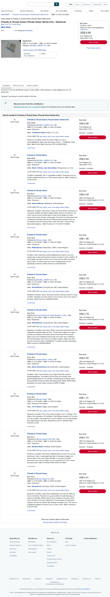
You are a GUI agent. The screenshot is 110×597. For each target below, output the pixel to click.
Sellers (91, 11)
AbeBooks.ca (75, 579)
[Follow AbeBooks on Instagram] (85, 548)
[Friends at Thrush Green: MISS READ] (15, 155)
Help (105, 4)
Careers (49, 549)
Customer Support (70, 545)
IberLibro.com (87, 579)
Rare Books (45, 11)
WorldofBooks (37, 287)
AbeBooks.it (49, 579)
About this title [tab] (18, 85)
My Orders (13, 552)
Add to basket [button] (93, 42)
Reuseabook (36, 486)
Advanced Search (7, 11)
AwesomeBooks (38, 203)
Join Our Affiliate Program (35, 545)
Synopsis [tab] (6, 85)
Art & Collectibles (61, 11)
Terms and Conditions (83, 589)
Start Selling (105, 11)
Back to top (55, 532)
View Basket (13, 555)
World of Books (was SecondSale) (44, 168)
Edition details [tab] (32, 85)
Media (48, 545)
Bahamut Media (37, 446)
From (29, 55)
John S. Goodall (33, 107)
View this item (84, 29)
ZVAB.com (98, 579)
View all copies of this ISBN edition (34, 50)
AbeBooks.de (27, 579)
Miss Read (20, 107)
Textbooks (78, 11)
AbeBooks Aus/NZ (62, 579)
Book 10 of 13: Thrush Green (11, 24)
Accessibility (50, 566)
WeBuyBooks (37, 247)
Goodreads (29, 30)
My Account (86, 4)
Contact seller (31, 148)
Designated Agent (52, 562)
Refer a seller (32, 552)
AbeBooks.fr (38, 579)
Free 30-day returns (93, 48)
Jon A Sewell (36, 407)
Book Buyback (32, 549)
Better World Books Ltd (40, 367)
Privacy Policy (51, 555)
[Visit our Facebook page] (85, 541)
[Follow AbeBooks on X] (85, 545)
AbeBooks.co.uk (14, 579)
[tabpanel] (39, 93)
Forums (49, 552)
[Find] (56, 4)
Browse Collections (26, 11)
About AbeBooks (52, 542)
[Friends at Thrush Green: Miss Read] (15, 190)
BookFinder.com (55, 583)
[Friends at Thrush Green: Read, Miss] (15, 235)
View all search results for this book (55, 522)
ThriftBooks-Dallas (39, 132)
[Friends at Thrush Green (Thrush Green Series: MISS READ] (15, 120)
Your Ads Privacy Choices (54, 559)
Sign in (77, 4)
